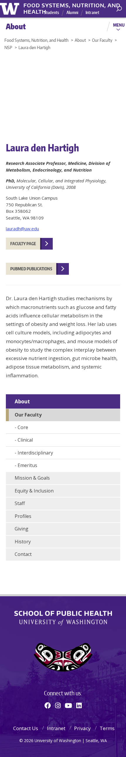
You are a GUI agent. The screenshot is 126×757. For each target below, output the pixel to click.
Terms (107, 728)
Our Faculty (28, 415)
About (22, 401)
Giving (21, 529)
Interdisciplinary (35, 453)
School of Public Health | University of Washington (63, 618)
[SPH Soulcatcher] (63, 657)
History (23, 541)
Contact (23, 554)
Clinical (25, 440)
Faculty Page (23, 243)
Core (23, 427)
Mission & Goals (32, 478)
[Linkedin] (79, 705)
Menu (119, 24)
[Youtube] (68, 705)
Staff (20, 503)
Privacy (82, 728)
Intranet (92, 12)
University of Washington (10, 8)
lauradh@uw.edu (22, 228)
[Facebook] (48, 705)
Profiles (23, 516)
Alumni (72, 12)
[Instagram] (58, 705)
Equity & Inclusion (34, 491)
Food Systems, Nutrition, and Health (71, 5)
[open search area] (119, 9)
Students (51, 12)
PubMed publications (31, 268)
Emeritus (27, 465)
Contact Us (25, 728)
